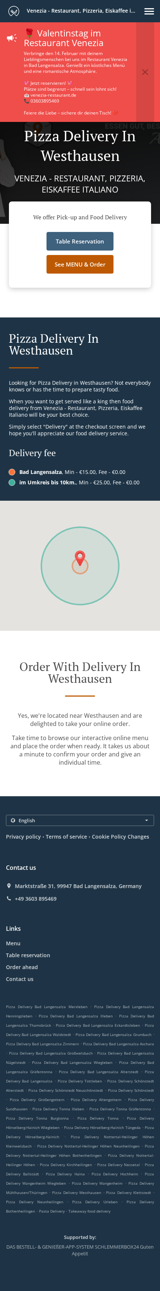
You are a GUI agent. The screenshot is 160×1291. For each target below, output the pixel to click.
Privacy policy (23, 836)
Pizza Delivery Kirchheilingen (66, 1164)
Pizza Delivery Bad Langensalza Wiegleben (72, 1062)
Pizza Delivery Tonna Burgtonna (37, 1118)
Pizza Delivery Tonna (98, 1118)
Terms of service (66, 836)
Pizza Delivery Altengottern (96, 1099)
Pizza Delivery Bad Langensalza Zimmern (42, 1043)
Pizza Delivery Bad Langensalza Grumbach (113, 1034)
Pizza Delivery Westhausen (76, 1192)
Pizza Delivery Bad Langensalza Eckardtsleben (98, 1025)
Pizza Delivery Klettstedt (128, 1192)
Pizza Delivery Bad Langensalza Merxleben (46, 1006)
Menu (13, 943)
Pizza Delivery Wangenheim (97, 1183)
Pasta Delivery (52, 1211)
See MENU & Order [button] (80, 264)
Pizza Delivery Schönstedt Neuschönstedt (65, 1090)
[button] (149, 11)
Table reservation (28, 955)
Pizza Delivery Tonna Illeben (58, 1108)
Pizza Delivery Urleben (95, 1201)
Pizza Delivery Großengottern (37, 1099)
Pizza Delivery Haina (65, 1174)
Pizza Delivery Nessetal (118, 1164)
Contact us (19, 978)
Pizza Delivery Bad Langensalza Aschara (118, 1043)
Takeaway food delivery (89, 1211)
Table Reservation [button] (80, 241)
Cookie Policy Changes (120, 836)
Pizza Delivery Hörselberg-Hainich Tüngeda (102, 1127)
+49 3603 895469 (36, 898)
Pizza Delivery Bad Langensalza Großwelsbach (51, 1053)
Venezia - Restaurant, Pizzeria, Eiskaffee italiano (84, 10)
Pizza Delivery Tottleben (80, 1081)
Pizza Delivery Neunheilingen (34, 1201)
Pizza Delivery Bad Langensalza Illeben (75, 1016)
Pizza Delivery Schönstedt (131, 1090)
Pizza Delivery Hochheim (115, 1174)
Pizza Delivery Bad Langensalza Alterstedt (98, 1071)
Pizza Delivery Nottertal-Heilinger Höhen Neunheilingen (88, 1146)
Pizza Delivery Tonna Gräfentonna (120, 1108)
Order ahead (22, 967)
